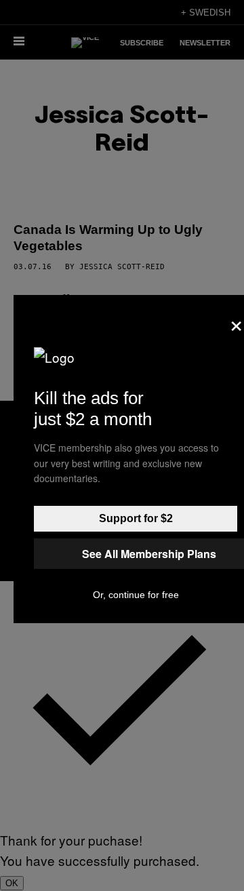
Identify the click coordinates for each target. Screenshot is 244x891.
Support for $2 (136, 518)
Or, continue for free (136, 594)
